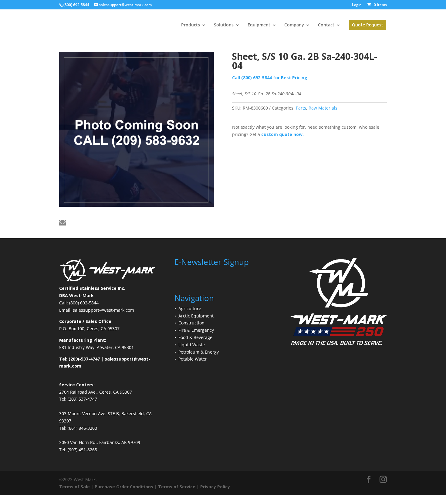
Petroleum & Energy (198, 352)
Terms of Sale (74, 487)
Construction (191, 323)
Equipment (259, 25)
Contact (326, 25)
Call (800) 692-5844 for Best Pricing (269, 77)
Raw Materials (323, 108)
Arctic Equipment (196, 316)
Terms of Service (176, 487)
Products (190, 25)
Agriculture (189, 308)
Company (294, 25)
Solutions (224, 25)
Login (357, 5)
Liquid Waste (191, 345)
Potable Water (192, 359)
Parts (301, 108)
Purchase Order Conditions (124, 487)
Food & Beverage (195, 337)
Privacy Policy (215, 487)
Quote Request (367, 25)
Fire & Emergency (196, 330)
